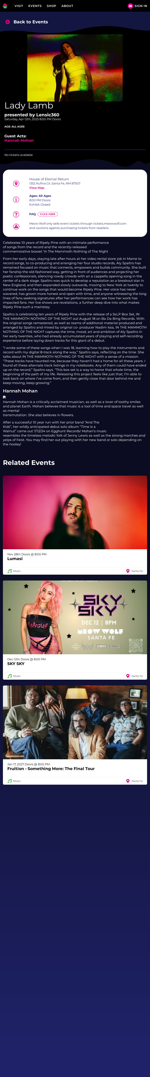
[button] (75, 525)
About (67, 6)
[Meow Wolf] (5, 6)
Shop (51, 6)
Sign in (141, 6)
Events (35, 6)
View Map (36, 188)
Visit (19, 6)
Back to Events (31, 21)
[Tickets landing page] (130, 6)
